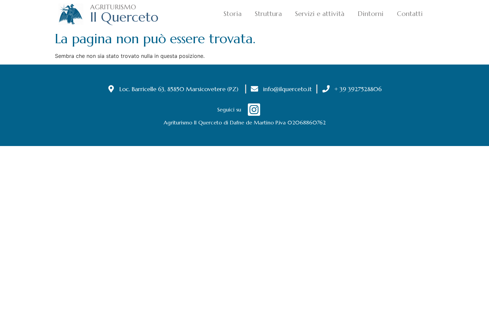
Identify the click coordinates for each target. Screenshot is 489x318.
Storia (233, 14)
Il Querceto (124, 17)
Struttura (268, 14)
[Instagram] (254, 109)
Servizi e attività (319, 14)
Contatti (410, 14)
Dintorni (371, 14)
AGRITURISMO (113, 7)
